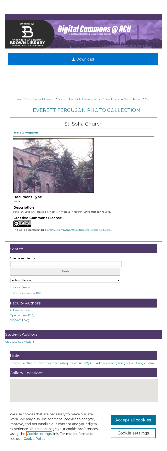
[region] (83, 426)
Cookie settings (39, 434)
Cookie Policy (34, 439)
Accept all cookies (133, 420)
